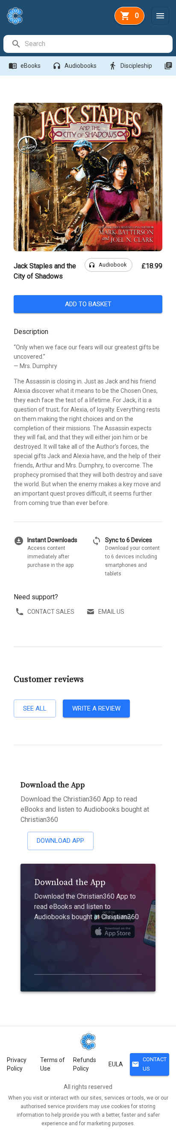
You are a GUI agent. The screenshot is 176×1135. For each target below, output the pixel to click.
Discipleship (130, 65)
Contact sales (50, 611)
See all (35, 708)
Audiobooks (75, 65)
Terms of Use (52, 1064)
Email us (111, 611)
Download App (60, 841)
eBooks (25, 65)
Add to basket (88, 304)
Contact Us (149, 1064)
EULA (116, 1064)
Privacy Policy (16, 1064)
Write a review (96, 708)
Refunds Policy (84, 1064)
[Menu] (160, 16)
